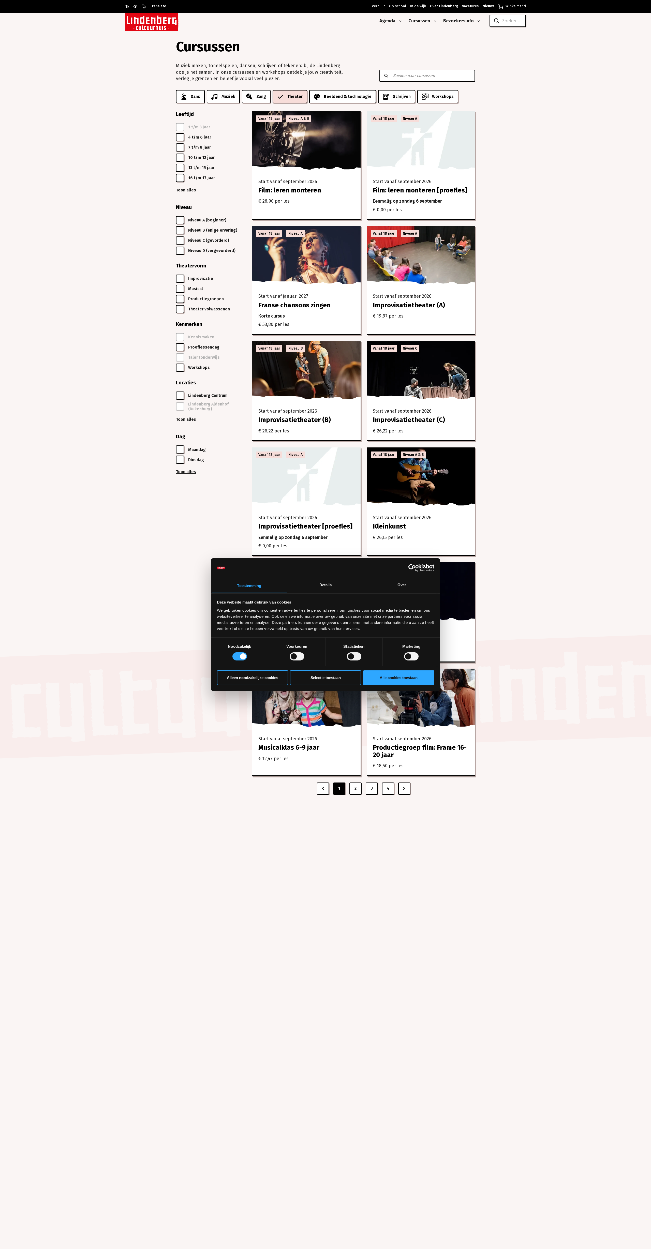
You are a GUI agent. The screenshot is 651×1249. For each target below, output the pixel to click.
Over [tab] (401, 584)
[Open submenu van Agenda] (399, 21)
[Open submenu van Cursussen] (434, 21)
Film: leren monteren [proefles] (420, 190)
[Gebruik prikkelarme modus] (137, 6)
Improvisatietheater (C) (409, 420)
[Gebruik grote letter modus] (129, 6)
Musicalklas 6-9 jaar (288, 747)
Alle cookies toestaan (399, 677)
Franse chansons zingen (294, 305)
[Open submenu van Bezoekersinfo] (477, 21)
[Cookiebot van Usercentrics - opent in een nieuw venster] (412, 568)
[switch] (297, 656)
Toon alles (186, 190)
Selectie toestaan (325, 677)
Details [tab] (325, 584)
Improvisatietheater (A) (409, 305)
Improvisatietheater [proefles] (305, 526)
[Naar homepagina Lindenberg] (163, 21)
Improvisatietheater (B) (294, 420)
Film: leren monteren (289, 190)
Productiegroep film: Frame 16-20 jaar (420, 751)
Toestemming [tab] (249, 585)
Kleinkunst (389, 526)
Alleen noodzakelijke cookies (252, 677)
